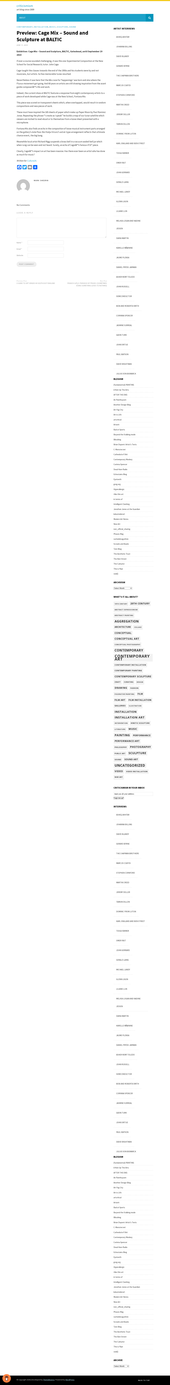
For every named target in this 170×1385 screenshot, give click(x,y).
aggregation (127, 621)
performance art (127, 741)
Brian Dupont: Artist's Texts (125, 444)
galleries (120, 705)
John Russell (122, 286)
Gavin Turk (121, 335)
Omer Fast (121, 162)
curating (128, 682)
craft (118, 682)
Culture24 (31, 160)
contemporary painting (128, 670)
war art (119, 777)
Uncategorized (130, 765)
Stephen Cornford (125, 95)
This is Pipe (118, 569)
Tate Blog (118, 549)
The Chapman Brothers (127, 75)
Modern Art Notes (121, 519)
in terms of (118, 499)
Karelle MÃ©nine (124, 248)
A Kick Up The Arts (121, 390)
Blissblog (117, 439)
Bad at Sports (119, 429)
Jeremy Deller (123, 114)
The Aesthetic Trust (122, 554)
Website (20, 255)
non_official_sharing (122, 529)
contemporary (25, 27)
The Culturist (119, 564)
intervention (121, 723)
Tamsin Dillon (123, 124)
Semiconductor (124, 296)
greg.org (117, 484)
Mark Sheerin (41, 180)
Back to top (144, 1380)
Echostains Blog (120, 474)
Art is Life (118, 414)
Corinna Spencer (124, 315)
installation (41, 27)
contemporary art (132, 658)
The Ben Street (120, 559)
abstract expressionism (126, 610)
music (52, 27)
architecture (123, 627)
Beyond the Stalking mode (124, 434)
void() (116, 573)
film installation (140, 700)
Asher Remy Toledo (125, 277)
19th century (121, 604)
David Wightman (124, 364)
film (140, 694)
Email (19, 249)
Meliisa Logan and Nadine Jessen (128, 225)
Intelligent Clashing (122, 504)
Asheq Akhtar (122, 37)
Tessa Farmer (122, 153)
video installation (137, 771)
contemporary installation (130, 665)
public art (120, 753)
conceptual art (127, 638)
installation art (130, 717)
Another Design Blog (122, 404)
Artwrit (116, 424)
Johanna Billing (124, 46)
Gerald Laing (122, 182)
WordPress (69, 1380)
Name (19, 242)
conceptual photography (127, 645)
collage (138, 627)
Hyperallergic (119, 489)
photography (140, 747)
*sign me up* (119, 798)
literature (120, 729)
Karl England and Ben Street (130, 143)
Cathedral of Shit (121, 454)
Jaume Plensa (122, 257)
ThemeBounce (49, 1380)
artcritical (117, 419)
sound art (131, 759)
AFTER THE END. (121, 394)
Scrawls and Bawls (121, 544)
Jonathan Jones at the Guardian (127, 509)
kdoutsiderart (119, 514)
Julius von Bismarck (126, 373)
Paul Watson (122, 354)
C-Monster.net (120, 449)
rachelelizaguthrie (121, 539)
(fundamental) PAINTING (124, 385)
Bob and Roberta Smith (127, 306)
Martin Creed (122, 104)
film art (120, 700)
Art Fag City (118, 409)
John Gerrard (123, 172)
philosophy (121, 747)
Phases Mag (119, 534)
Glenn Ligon (122, 201)
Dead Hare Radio (120, 469)
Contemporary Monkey (123, 459)
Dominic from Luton (126, 133)
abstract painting (124, 615)
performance (142, 735)
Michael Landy (123, 192)
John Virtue (122, 344)
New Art (117, 524)
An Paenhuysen (120, 400)
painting (122, 735)
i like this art (119, 494)
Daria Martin (122, 238)
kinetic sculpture (140, 723)
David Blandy (122, 56)
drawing (121, 687)
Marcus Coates (123, 85)
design (140, 682)
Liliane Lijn (121, 211)
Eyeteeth (117, 479)
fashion (134, 688)
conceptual (123, 632)
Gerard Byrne (122, 66)
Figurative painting (124, 694)
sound (72, 27)
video (119, 771)
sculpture (62, 27)
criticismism (25, 6)
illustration (135, 706)
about (22, 17)
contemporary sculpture (133, 676)
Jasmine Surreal (124, 325)
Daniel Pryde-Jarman (126, 267)
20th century (140, 603)
